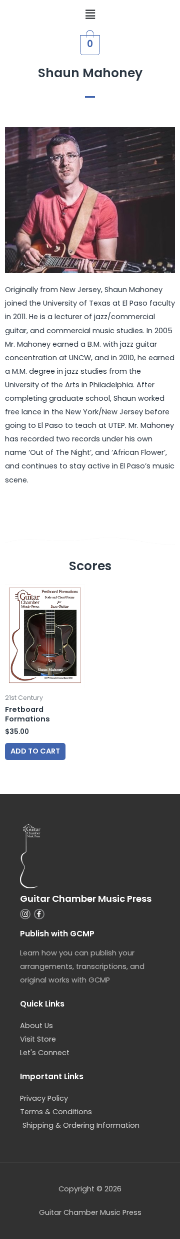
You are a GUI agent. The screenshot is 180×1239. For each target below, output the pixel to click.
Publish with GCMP (57, 933)
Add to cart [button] (35, 751)
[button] (90, 14)
